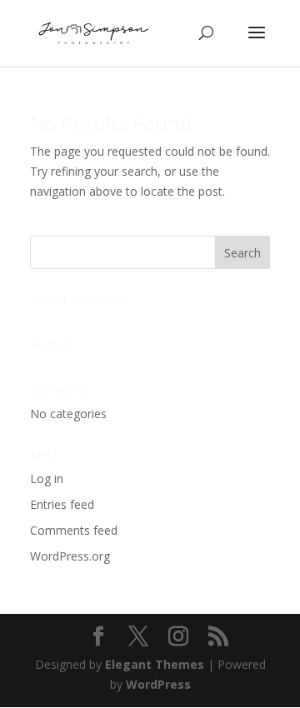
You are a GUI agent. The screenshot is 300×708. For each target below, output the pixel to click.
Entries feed (62, 504)
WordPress (158, 684)
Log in (46, 478)
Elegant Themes (154, 664)
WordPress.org (70, 556)
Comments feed (74, 530)
